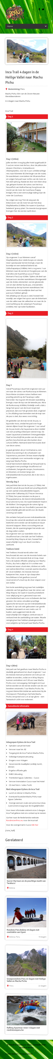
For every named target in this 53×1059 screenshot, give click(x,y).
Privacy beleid (26, 1054)
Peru (22, 89)
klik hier (34, 825)
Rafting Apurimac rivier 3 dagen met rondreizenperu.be (23, 1028)
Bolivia (12, 888)
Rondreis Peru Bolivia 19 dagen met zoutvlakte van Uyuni (23, 931)
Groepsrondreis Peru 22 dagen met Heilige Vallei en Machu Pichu (26, 980)
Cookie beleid (11, 1054)
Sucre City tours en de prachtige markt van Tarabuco (26, 882)
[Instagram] (47, 9)
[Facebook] (39, 9)
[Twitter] (43, 9)
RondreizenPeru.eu (14, 820)
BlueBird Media (26, 1047)
